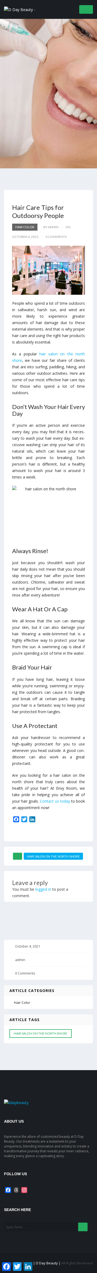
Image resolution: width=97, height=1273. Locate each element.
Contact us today (55, 801)
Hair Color (24, 227)
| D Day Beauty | (47, 1263)
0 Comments (25, 973)
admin (20, 959)
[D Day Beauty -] (19, 9)
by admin (50, 227)
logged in (43, 889)
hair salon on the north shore (53, 856)
